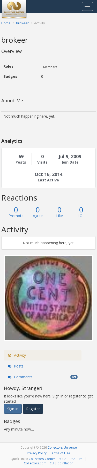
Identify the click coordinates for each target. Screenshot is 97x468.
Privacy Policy (37, 453)
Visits (42, 162)
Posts (21, 162)
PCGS (62, 459)
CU (52, 463)
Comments (44, 376)
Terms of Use (60, 453)
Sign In (12, 408)
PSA (73, 459)
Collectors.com (35, 463)
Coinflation (65, 463)
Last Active (48, 180)
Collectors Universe (62, 447)
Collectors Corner (42, 459)
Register (33, 408)
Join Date (70, 162)
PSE (81, 459)
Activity (19, 355)
